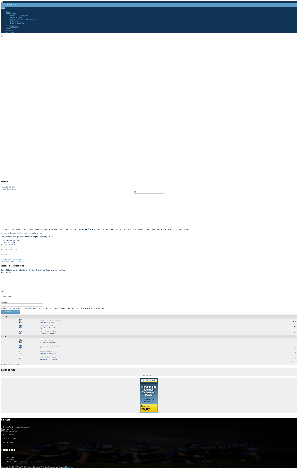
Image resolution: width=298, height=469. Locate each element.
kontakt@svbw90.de (9, 6)
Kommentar (6, 272)
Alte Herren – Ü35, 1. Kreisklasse (22, 19)
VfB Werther (43, 342)
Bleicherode (52, 328)
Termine (9, 28)
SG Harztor (52, 322)
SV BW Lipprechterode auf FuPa (10, 364)
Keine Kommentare (9, 189)
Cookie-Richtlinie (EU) (14, 461)
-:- (295, 341)
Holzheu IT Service (66, 467)
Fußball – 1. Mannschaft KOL (21, 15)
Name (3, 291)
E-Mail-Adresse (6, 297)
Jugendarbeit (10, 25)
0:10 (294, 321)
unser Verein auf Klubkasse (12, 261)
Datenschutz (10, 457)
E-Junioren (14, 21)
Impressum (10, 459)
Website (4, 302)
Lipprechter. (43, 322)
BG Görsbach (52, 353)
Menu (3, 8)
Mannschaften (11, 14)
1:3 (295, 327)
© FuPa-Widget (293, 362)
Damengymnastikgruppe (19, 23)
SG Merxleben (53, 359)
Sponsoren (10, 32)
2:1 (295, 332)
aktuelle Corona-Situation (11, 259)
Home (8, 12)
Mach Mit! (9, 30)
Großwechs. (43, 333)
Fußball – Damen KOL (18, 17)
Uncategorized (6, 254)
